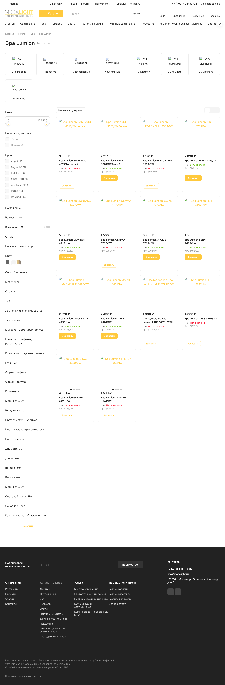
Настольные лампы (51, 613)
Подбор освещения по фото (91, 598)
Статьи (9, 598)
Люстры (45, 589)
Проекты (10, 594)
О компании (13, 582)
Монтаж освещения (86, 589)
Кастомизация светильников (83, 605)
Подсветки (46, 623)
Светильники (48, 594)
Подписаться (130, 564)
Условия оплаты (118, 589)
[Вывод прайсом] (216, 110)
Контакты (11, 603)
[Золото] (18, 262)
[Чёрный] (7, 262)
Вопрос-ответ (117, 603)
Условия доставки (119, 594)
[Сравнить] (87, 185)
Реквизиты (11, 589)
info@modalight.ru (178, 574)
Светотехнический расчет (90, 594)
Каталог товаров (51, 582)
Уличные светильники (53, 618)
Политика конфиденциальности (23, 676)
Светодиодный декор (53, 636)
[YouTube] (178, 591)
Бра (42, 598)
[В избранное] (79, 185)
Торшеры (45, 603)
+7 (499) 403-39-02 (184, 3)
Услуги (78, 582)
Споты (44, 608)
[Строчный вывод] (212, 110)
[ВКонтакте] (170, 591)
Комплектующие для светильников (52, 630)
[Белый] (13, 262)
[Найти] (150, 13)
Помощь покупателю (123, 582)
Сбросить (28, 526)
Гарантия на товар (120, 598)
